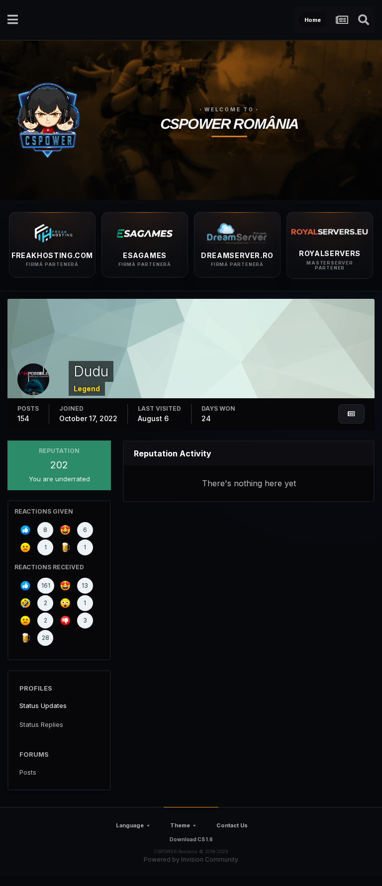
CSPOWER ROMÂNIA (229, 124)
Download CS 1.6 (191, 839)
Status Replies (41, 724)
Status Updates (43, 705)
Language (130, 825)
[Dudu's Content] (351, 414)
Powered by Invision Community (191, 859)
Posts (27, 772)
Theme (180, 825)
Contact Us (232, 825)
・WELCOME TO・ (229, 109)
